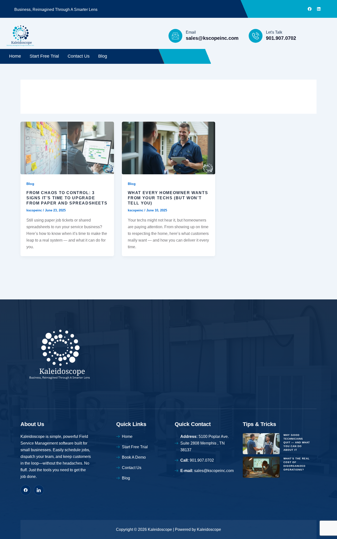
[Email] (175, 36)
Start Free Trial (44, 56)
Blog (102, 56)
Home (15, 56)
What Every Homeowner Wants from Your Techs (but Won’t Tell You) (168, 198)
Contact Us (79, 56)
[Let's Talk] (255, 36)
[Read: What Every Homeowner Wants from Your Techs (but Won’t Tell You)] (168, 148)
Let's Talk (274, 32)
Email (191, 32)
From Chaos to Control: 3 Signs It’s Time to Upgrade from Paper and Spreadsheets (66, 198)
